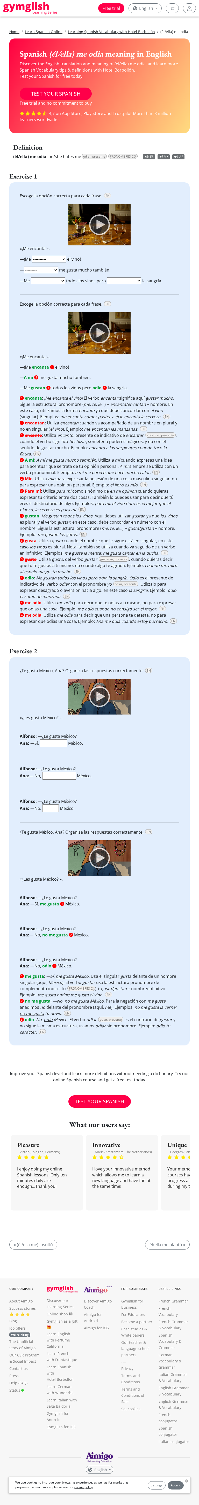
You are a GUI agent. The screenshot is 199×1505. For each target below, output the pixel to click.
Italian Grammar (173, 1374)
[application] (99, 224)
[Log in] (189, 8)
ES (152, 156)
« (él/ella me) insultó (33, 1244)
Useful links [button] (170, 1289)
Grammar (167, 1347)
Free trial (111, 8)
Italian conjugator (174, 1441)
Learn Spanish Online (43, 31)
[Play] (99, 224)
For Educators (133, 1314)
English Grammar (174, 1387)
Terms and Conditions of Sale (132, 1395)
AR (181, 156)
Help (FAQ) (18, 1382)
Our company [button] (21, 1289)
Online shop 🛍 (60, 1314)
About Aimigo (21, 1301)
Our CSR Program (24, 1355)
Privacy (127, 1368)
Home (14, 31)
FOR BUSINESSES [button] (134, 1289)
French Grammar (173, 1301)
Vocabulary (171, 1380)
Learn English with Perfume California (58, 1340)
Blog (13, 1320)
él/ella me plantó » (167, 1244)
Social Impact (24, 1361)
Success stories (22, 1308)
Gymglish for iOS (61, 1426)
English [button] (146, 8)
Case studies (132, 1328)
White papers (133, 1335)
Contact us (18, 1368)
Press (14, 1375)
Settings (156, 1485)
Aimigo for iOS (96, 1327)
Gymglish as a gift (62, 1321)
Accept (176, 1485)
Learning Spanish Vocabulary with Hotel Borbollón (111, 31)
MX (166, 156)
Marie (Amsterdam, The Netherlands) (123, 1152)
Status (15, 1390)
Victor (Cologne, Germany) (40, 1152)
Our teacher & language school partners (135, 1348)
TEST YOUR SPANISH (56, 93)
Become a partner (136, 1321)
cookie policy (83, 1487)
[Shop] (172, 8)
